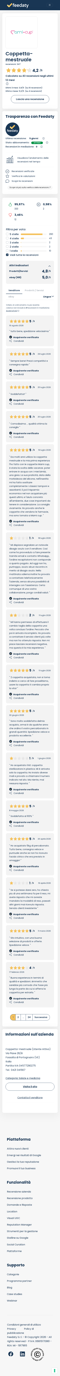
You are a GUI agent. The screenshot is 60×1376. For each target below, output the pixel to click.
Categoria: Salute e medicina (23, 1078)
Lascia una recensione (30, 99)
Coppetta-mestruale (19, 56)
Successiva (40, 1017)
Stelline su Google (17, 1238)
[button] (30, 160)
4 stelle (14, 238)
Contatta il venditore (30, 1097)
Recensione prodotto (20, 1198)
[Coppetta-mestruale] (21, 32)
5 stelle (14, 234)
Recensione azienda (19, 1191)
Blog (9, 1287)
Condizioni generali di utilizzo (24, 1324)
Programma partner (19, 1281)
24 (29, 1017)
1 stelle (14, 251)
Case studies (14, 1294)
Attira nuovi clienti (18, 1148)
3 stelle (14, 242)
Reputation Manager (19, 1224)
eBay (11, 296)
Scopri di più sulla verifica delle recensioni (29, 187)
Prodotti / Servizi (34, 290)
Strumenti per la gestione (22, 1231)
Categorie (13, 1274)
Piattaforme (14, 1251)
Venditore (14, 290)
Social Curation (16, 1244)
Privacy (11, 1329)
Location (12, 1211)
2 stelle (14, 246)
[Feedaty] (18, 5)
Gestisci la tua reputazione (23, 1162)
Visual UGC (13, 1218)
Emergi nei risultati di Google (24, 1155)
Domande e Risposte (19, 1205)
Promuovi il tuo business (21, 1168)
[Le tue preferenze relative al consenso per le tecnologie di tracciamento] (55, 1371)
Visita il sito (30, 1086)
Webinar (12, 1300)
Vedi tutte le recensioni (24, 255)
